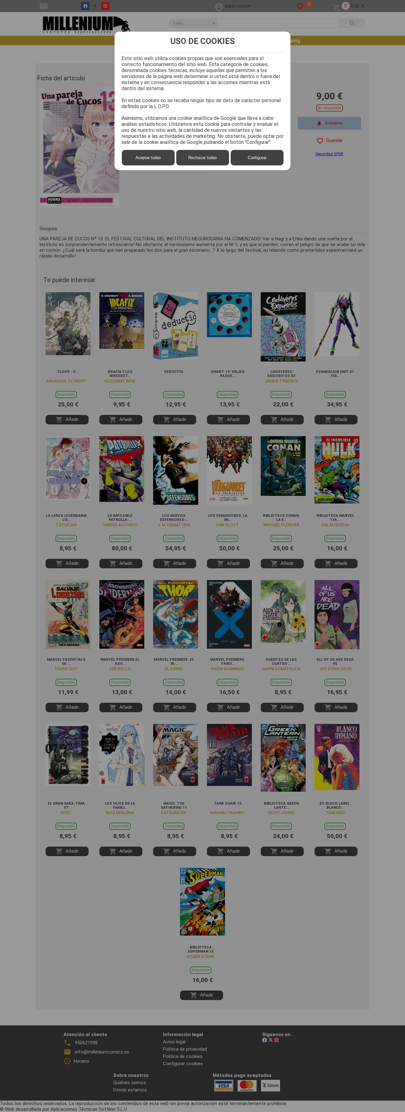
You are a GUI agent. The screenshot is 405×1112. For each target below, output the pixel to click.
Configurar (257, 157)
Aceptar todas (148, 157)
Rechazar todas (202, 157)
